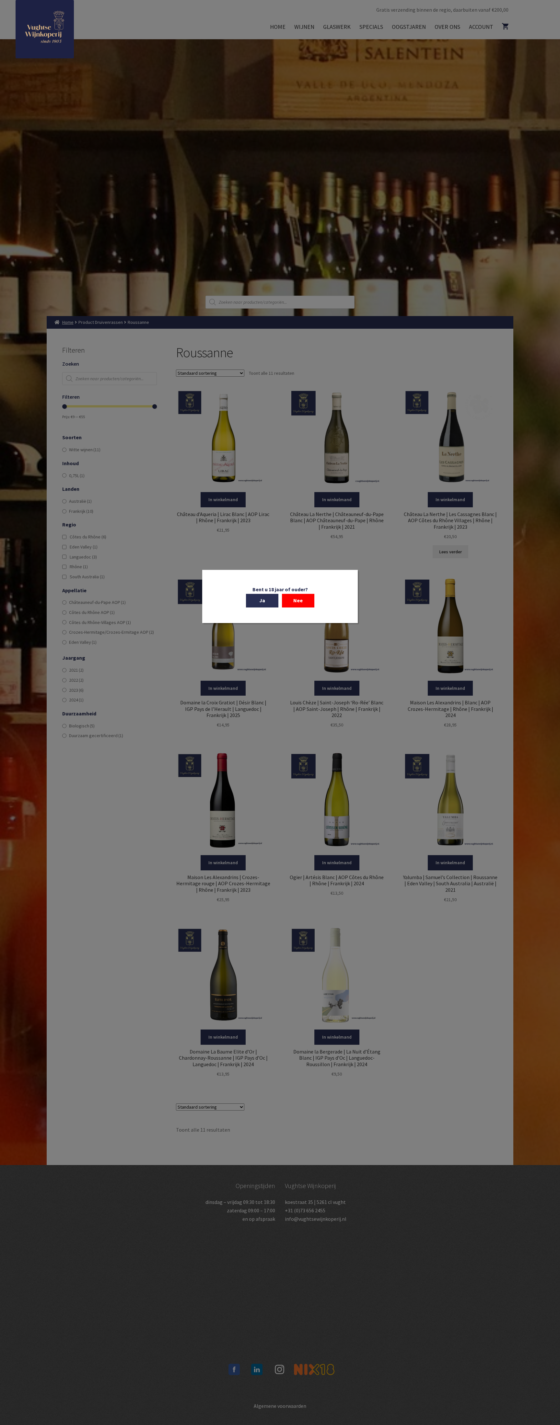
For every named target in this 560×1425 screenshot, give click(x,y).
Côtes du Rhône (88, 537)
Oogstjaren (409, 26)
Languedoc (83, 557)
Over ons (447, 26)
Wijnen (304, 26)
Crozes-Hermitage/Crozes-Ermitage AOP (111, 632)
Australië (80, 501)
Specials (371, 26)
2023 (76, 690)
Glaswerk (337, 26)
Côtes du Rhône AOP (92, 612)
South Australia (87, 577)
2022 (76, 680)
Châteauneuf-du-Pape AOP (97, 602)
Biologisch (82, 726)
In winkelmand (223, 499)
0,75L (77, 475)
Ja (262, 600)
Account (481, 26)
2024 (76, 700)
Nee (298, 600)
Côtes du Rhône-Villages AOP (100, 622)
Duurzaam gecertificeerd (96, 735)
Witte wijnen (84, 450)
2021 (76, 670)
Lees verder (450, 552)
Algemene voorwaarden (280, 1406)
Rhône (79, 567)
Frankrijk (81, 511)
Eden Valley (84, 547)
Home (278, 26)
